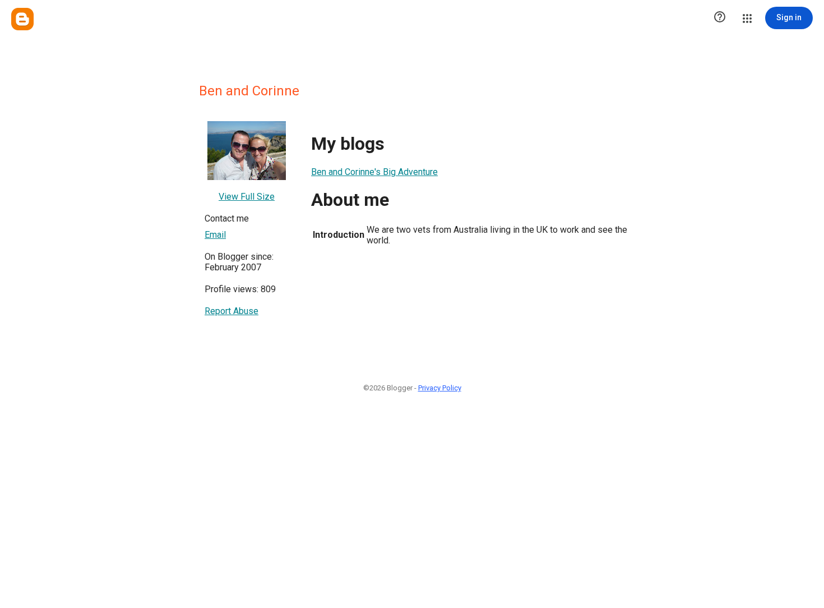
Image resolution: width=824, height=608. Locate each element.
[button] (719, 17)
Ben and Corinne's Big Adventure (374, 172)
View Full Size (247, 196)
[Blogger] (22, 19)
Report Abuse (231, 311)
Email (215, 234)
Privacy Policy (439, 388)
